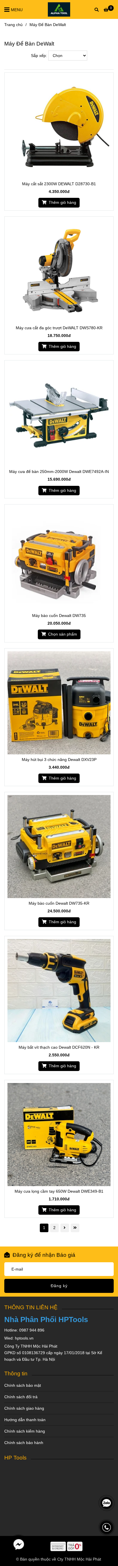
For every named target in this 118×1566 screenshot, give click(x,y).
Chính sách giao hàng (24, 1408)
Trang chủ (13, 24)
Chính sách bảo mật (22, 1385)
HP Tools (15, 1457)
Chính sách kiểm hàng (24, 1431)
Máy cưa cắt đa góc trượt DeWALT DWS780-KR (59, 328)
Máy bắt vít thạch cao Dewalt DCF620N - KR (59, 1047)
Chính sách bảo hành (23, 1442)
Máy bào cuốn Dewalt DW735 (59, 615)
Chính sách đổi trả (21, 1397)
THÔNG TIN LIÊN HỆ (31, 1307)
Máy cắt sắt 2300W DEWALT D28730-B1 (59, 184)
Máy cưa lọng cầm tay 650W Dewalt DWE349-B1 (59, 1191)
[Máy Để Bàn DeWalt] (59, 9)
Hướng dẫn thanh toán (25, 1419)
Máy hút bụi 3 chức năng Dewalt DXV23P (59, 759)
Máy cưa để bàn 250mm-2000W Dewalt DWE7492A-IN (59, 471)
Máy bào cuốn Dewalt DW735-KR (59, 903)
